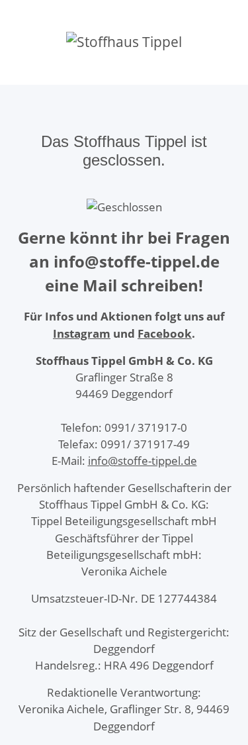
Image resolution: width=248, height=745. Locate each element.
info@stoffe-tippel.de (142, 460)
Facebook (165, 333)
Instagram (81, 333)
